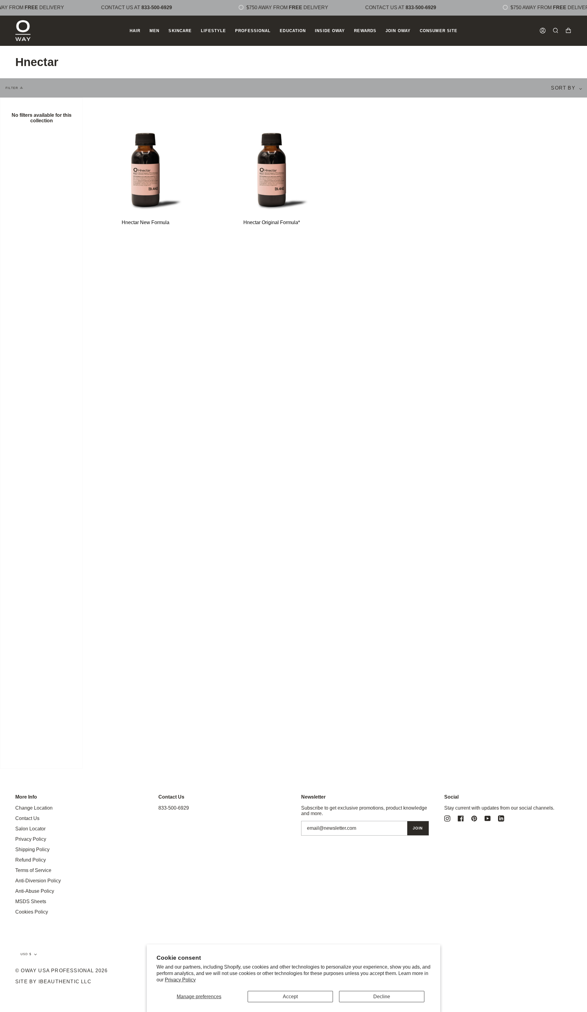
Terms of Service (33, 870)
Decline (381, 996)
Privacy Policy (180, 979)
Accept (290, 996)
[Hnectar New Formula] (146, 154)
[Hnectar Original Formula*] (272, 154)
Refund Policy (30, 859)
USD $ (25, 954)
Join (418, 828)
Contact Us (27, 818)
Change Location (34, 808)
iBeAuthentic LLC (65, 981)
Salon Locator (30, 828)
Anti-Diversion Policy (38, 880)
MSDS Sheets (30, 901)
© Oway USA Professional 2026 (61, 970)
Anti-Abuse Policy (34, 891)
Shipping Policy (32, 849)
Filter (12, 88)
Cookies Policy (31, 911)
